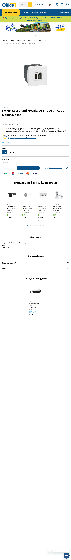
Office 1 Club (34, 12)
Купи (28, 168)
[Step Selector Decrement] (4, 168)
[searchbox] (25, 4)
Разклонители (43, 41)
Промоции (24, 12)
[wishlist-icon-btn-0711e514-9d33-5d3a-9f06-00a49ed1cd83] (67, 168)
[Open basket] (67, 4)
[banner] (35, 27)
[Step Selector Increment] (13, 168)
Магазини (43, 12)
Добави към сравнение (54, 168)
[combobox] (40, 4)
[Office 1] (9, 4)
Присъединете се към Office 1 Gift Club (22, 138)
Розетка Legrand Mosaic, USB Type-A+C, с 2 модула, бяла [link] (20, 43)
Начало (4, 41)
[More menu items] (50, 12)
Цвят (4, 148)
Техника (11, 41)
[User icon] (56, 4)
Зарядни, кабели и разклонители (26, 41)
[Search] (30, 4)
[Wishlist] (62, 4)
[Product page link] (12, 195)
